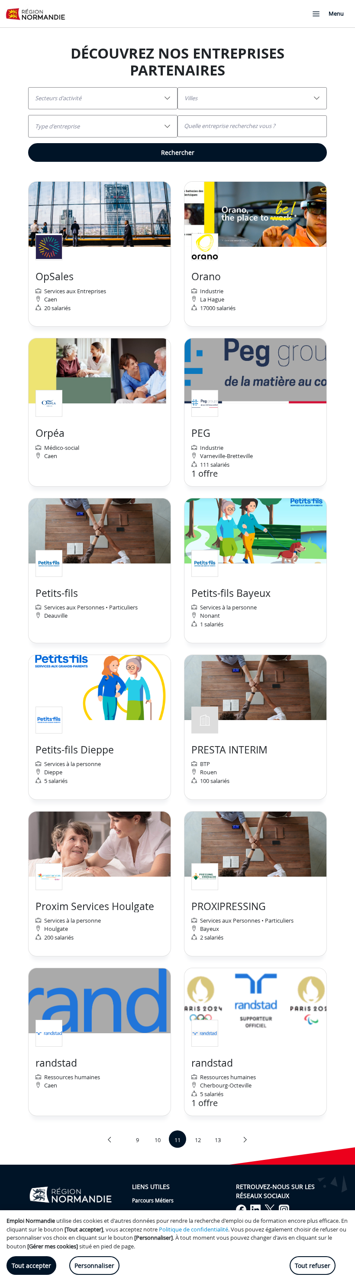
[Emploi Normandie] (35, 13)
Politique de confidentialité (193, 1229)
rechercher (177, 152)
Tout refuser (312, 1265)
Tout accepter (31, 1265)
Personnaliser (94, 1265)
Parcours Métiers (153, 1200)
